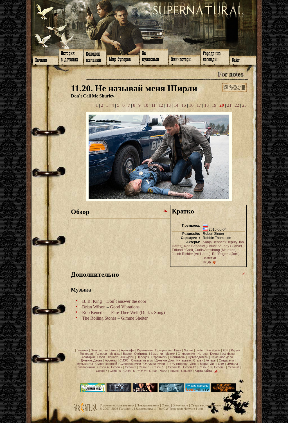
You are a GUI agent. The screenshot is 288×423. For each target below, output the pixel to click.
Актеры (211, 360)
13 (168, 105)
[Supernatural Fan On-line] (171, 391)
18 (206, 105)
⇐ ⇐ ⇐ (142, 370)
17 (199, 105)
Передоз (143, 357)
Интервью (183, 360)
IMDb (207, 262)
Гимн (177, 350)
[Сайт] (243, 59)
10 (146, 105)
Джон (193, 363)
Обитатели (177, 357)
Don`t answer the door (126, 301)
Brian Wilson (93, 306)
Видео (127, 353)
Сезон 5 (129, 370)
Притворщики (85, 367)
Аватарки (88, 357)
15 (183, 105)
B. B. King (92, 301)
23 (244, 105)
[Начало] (45, 59)
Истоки (202, 353)
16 (191, 105)
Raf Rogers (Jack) (226, 254)
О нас (153, 370)
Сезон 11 (174, 367)
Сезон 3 (130, 367)
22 (237, 105)
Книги (114, 350)
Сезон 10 (205, 367)
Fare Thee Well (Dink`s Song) (138, 312)
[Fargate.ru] (85, 411)
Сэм (221, 363)
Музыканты (84, 363)
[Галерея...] (159, 199)
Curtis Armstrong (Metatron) (216, 250)
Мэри (204, 363)
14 (176, 105)
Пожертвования (148, 405)
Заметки (209, 258)
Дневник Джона (91, 360)
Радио (235, 350)
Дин (212, 363)
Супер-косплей (106, 363)
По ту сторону (177, 363)
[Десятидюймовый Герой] (92, 391)
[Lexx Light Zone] (119, 391)
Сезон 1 (144, 367)
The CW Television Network (176, 408)
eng (200, 408)
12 (161, 105)
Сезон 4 (103, 367)
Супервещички (130, 363)
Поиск (174, 370)
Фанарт (112, 357)
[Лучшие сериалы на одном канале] (197, 391)
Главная (82, 350)
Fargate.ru (126, 408)
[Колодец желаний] (95, 56)
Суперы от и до (142, 360)
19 (214, 105)
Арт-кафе (127, 350)
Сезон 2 (116, 367)
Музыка (114, 353)
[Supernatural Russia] (145, 391)
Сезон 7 (101, 370)
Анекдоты (127, 357)
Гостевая (86, 353)
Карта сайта (203, 370)
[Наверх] (165, 210)
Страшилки (159, 357)
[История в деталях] (71, 56)
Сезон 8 (233, 367)
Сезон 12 (189, 367)
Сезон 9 (219, 367)
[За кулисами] (154, 56)
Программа (163, 350)
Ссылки (186, 370)
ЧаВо (163, 370)
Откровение (186, 353)
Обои (101, 357)
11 (153, 105)
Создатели (226, 360)
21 (229, 105)
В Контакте (180, 405)
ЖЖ (225, 350)
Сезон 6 (115, 370)
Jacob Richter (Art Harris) (191, 254)
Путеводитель (198, 357)
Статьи (198, 360)
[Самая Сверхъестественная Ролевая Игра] (223, 391)
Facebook (213, 350)
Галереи (101, 353)
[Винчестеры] (184, 59)
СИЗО (124, 360)
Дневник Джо (165, 360)
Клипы (214, 353)
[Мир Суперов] (123, 59)
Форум (188, 350)
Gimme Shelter (134, 318)
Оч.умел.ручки (154, 363)
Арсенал (111, 360)
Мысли (170, 353)
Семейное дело (222, 357)
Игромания (145, 350)
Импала (232, 363)
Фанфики (228, 353)
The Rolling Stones (99, 318)
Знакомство (99, 350)
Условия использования (117, 405)
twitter (200, 350)
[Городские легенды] (215, 56)
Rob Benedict (94, 312)
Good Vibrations (125, 306)
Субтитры (141, 353)
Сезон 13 (158, 367)
